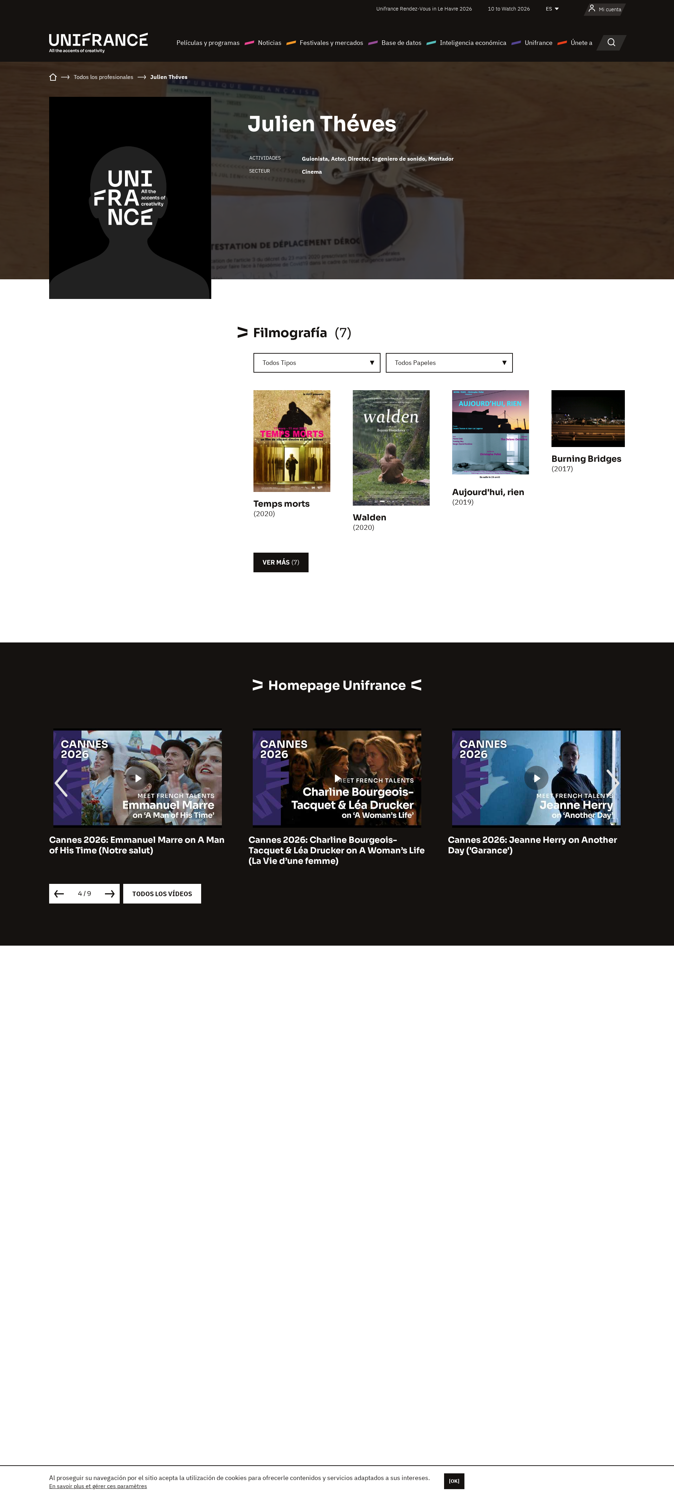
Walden (369, 517)
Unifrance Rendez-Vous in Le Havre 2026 (424, 8)
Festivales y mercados (331, 43)
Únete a (582, 43)
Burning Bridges (586, 459)
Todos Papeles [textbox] (415, 363)
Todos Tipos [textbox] (279, 363)
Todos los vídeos (162, 894)
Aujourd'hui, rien (488, 492)
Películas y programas (208, 43)
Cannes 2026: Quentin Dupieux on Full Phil (530, 845)
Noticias (270, 43)
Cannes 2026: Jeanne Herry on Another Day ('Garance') (333, 845)
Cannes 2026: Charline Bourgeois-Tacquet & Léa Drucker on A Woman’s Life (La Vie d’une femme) (137, 850)
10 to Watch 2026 (509, 8)
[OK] (454, 1481)
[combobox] (317, 363)
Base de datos (402, 43)
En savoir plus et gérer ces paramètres (98, 1485)
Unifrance (539, 43)
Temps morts (281, 504)
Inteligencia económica (473, 43)
